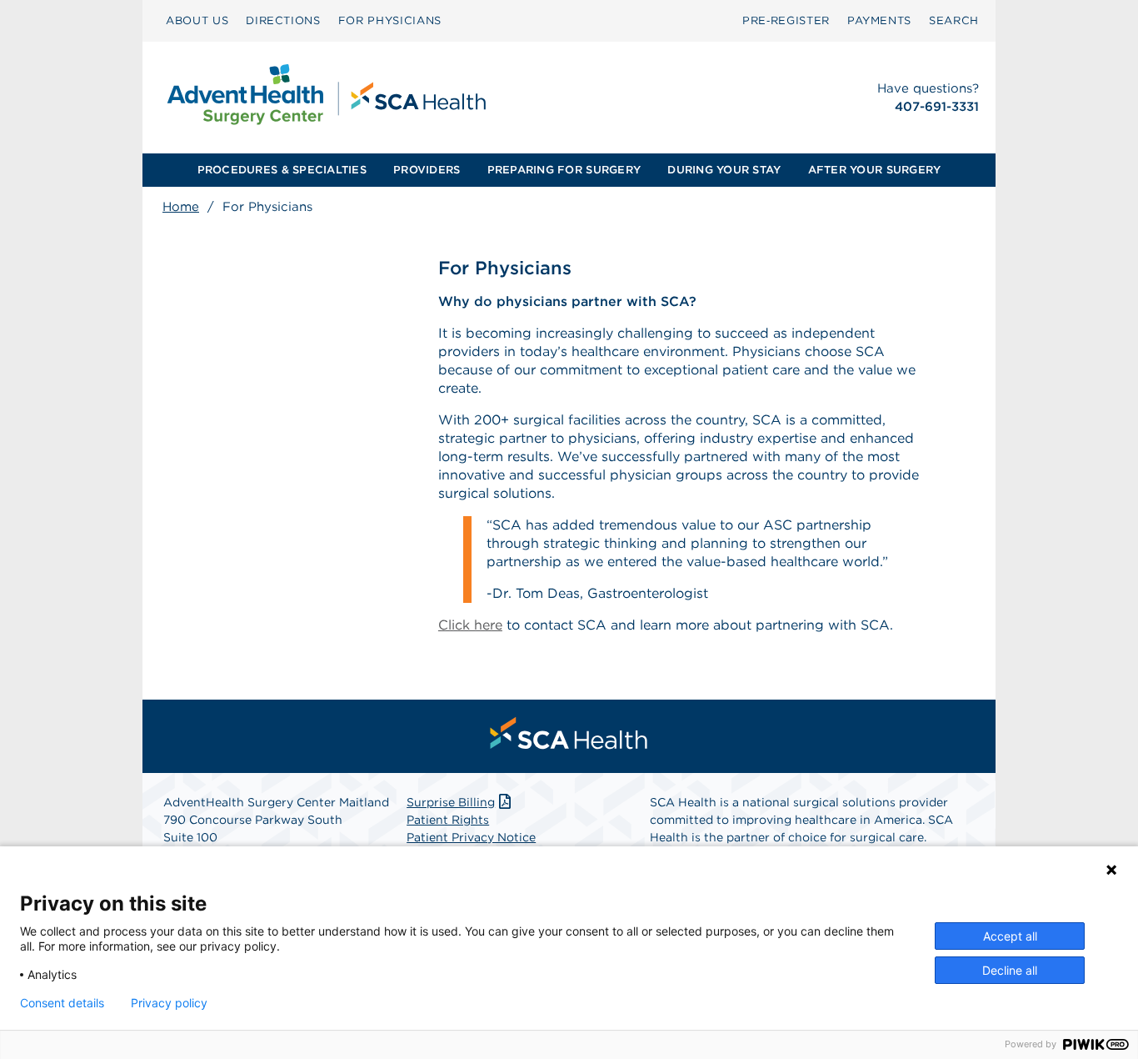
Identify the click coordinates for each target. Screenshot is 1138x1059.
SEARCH (954, 20)
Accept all (1010, 936)
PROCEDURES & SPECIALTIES (282, 169)
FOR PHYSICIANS (390, 20)
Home (180, 206)
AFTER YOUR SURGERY (874, 169)
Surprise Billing (451, 802)
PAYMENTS (879, 20)
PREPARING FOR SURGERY (564, 169)
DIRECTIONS (283, 20)
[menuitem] (197, 21)
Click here (470, 625)
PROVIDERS (426, 169)
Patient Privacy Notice (471, 837)
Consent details (62, 1003)
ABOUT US (197, 20)
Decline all (1009, 970)
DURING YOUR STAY (724, 169)
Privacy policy (169, 1003)
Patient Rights (448, 819)
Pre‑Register (786, 20)
